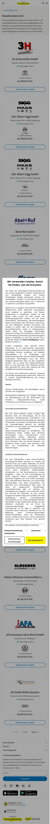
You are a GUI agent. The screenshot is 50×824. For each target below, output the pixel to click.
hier (19, 342)
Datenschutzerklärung (13, 530)
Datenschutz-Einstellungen (14, 540)
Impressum (36, 530)
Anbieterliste (9, 533)
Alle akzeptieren (35, 540)
